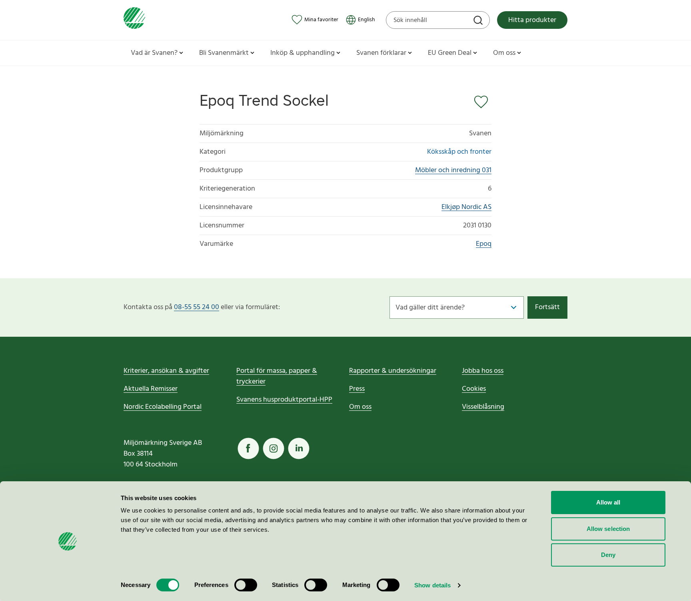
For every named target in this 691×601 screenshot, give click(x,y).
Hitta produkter (532, 20)
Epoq (483, 244)
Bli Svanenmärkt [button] (224, 53)
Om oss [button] (504, 53)
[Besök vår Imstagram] (273, 448)
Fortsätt (547, 307)
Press (357, 389)
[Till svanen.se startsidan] (134, 19)
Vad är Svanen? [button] (154, 53)
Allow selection (608, 528)
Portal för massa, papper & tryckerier (276, 376)
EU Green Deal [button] (449, 53)
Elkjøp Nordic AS (466, 207)
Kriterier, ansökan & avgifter (166, 371)
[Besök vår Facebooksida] (248, 448)
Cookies (474, 389)
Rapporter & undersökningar (392, 371)
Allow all (608, 502)
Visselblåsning (483, 407)
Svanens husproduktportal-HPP (284, 400)
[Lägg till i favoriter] (482, 102)
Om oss (360, 407)
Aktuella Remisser (151, 389)
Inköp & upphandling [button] (302, 53)
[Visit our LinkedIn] (299, 448)
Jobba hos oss (482, 371)
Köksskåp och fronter (459, 152)
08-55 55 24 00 (196, 307)
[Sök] (479, 21)
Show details (432, 585)
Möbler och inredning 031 (453, 170)
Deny (608, 554)
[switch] (245, 585)
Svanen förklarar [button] (381, 53)
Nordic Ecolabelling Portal (163, 407)
